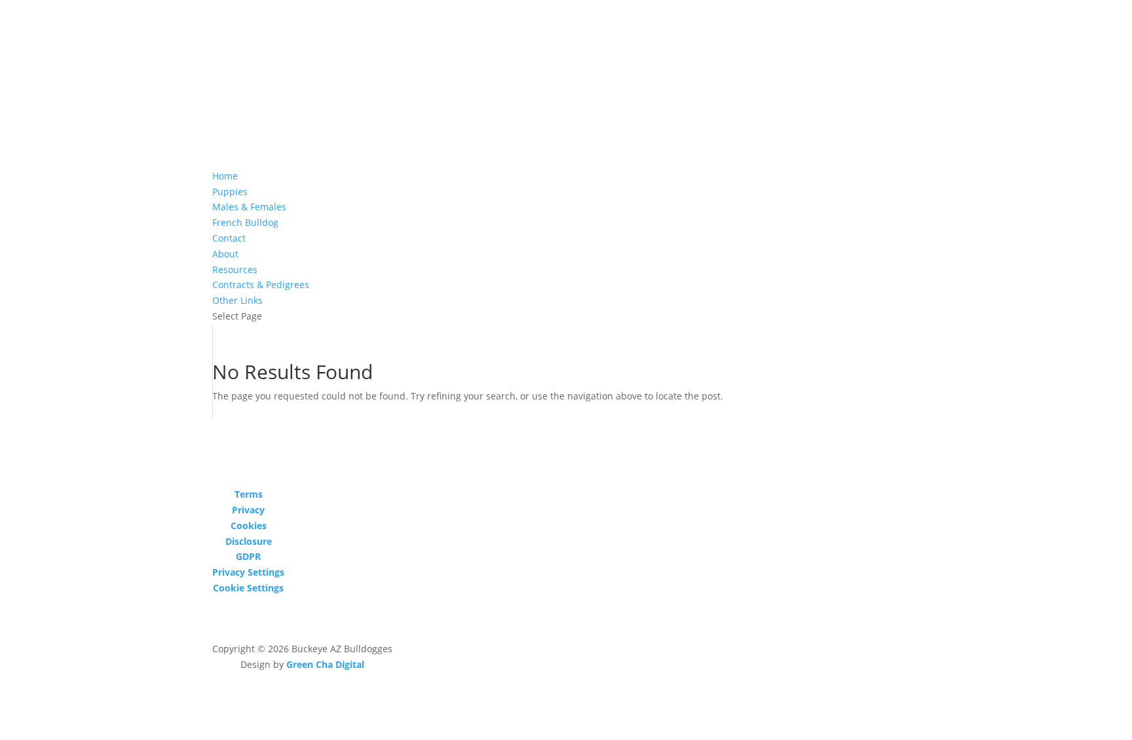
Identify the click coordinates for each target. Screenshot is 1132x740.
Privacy (248, 510)
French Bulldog (245, 222)
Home (225, 176)
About (225, 254)
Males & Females (249, 206)
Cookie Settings (248, 588)
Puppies (230, 191)
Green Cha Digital (325, 664)
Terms (249, 494)
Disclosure (248, 541)
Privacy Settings (248, 572)
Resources (234, 269)
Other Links (237, 300)
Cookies (249, 525)
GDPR (248, 556)
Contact (229, 238)
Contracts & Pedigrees (260, 284)
